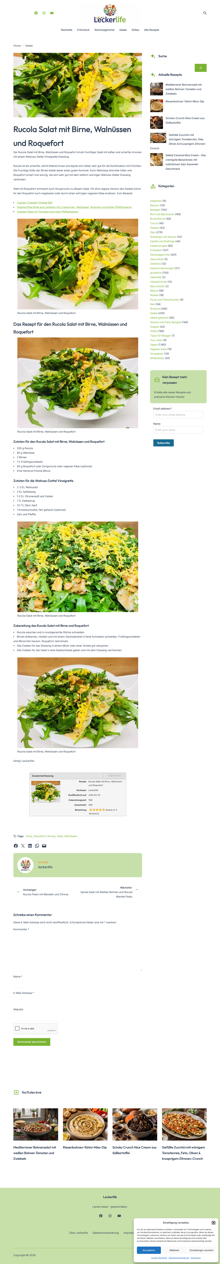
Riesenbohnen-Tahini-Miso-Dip (185, 101)
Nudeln (154, 295)
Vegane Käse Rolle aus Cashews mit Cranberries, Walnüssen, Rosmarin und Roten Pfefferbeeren (74, 207)
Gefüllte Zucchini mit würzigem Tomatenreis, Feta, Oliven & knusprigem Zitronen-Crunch (183, 1153)
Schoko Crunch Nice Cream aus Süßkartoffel (134, 1150)
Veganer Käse (158, 349)
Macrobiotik (157, 286)
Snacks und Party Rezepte (165, 322)
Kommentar (21, 929)
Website (18, 1009)
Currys (154, 223)
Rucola (51, 836)
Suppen (154, 326)
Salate (154, 313)
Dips (152, 232)
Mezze (154, 290)
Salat (60, 836)
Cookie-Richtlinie (159, 1258)
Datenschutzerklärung (179, 1258)
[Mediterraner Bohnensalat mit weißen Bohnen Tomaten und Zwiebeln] (156, 90)
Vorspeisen (156, 353)
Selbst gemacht (159, 317)
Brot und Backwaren (162, 214)
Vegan (154, 344)
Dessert (154, 227)
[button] (213, 1222)
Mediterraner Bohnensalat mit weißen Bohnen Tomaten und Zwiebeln (184, 89)
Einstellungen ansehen (201, 1250)
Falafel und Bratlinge (162, 241)
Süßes (154, 331)
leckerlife (45, 867)
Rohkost (155, 308)
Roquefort (40, 836)
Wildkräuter (157, 358)
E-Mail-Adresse (23, 993)
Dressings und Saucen (163, 236)
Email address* (162, 408)
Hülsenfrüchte (158, 281)
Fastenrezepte (158, 245)
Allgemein (156, 200)
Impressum (196, 1258)
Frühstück (156, 250)
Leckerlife (110, 1197)
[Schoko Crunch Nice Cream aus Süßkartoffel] (156, 123)
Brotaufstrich (158, 218)
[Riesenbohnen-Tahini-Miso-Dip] (156, 106)
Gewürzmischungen (162, 268)
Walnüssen (70, 836)
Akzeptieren (149, 1250)
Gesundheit (157, 259)
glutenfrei (156, 272)
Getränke (155, 263)
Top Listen (156, 340)
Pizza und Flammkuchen (164, 299)
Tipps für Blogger (160, 335)
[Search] (201, 68)
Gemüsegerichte (160, 254)
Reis (152, 304)
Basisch (154, 205)
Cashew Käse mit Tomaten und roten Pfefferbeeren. (48, 211)
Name (17, 976)
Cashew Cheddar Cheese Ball (34, 202)
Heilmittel (155, 277)
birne (29, 836)
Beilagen (155, 209)
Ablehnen (174, 1250)
